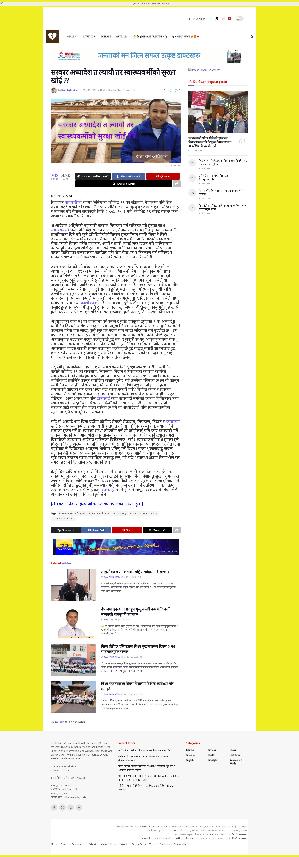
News (233, 750)
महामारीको (73, 202)
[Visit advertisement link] (116, 547)
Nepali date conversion (153, 838)
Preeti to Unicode (119, 844)
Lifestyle (212, 760)
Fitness (212, 750)
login (61, 721)
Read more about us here (65, 758)
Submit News (78, 844)
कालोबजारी (90, 302)
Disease (106, 36)
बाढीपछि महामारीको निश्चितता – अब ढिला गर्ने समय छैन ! (144, 750)
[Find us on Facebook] (211, 19)
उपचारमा (173, 421)
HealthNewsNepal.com (64, 743)
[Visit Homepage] (52, 36)
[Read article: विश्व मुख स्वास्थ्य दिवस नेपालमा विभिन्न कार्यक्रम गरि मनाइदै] (73, 697)
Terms (152, 844)
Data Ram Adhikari (63, 518)
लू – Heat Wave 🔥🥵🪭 (185, 36)
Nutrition (88, 36)
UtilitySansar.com (239, 838)
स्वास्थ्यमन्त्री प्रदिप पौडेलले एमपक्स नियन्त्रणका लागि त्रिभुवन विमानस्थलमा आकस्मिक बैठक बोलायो (209, 142)
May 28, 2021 (89, 90)
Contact (64, 844)
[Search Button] (252, 36)
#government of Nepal (72, 513)
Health (71, 36)
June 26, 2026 (129, 577)
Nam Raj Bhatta (69, 90)
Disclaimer (165, 844)
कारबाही (108, 489)
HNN (106, 619)
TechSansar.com (240, 834)
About (54, 844)
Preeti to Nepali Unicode (181, 838)
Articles (122, 36)
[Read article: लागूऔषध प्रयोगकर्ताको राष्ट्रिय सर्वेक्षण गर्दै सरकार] (73, 585)
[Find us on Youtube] (229, 19)
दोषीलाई (103, 398)
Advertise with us (98, 844)
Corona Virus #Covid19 (143, 513)
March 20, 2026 (130, 657)
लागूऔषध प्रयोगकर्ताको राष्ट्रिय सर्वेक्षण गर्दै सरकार (135, 571)
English (190, 760)
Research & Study (236, 761)
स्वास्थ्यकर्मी (60, 230)
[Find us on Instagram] (223, 19)
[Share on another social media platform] (177, 183)
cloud (211, 834)
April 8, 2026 (118, 619)
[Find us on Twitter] (216, 18)
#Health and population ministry (107, 513)
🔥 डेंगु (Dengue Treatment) (150, 36)
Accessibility (180, 844)
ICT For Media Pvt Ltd (171, 830)
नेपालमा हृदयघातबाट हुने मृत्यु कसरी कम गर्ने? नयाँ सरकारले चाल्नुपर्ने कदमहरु (135, 611)
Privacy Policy (139, 844)
